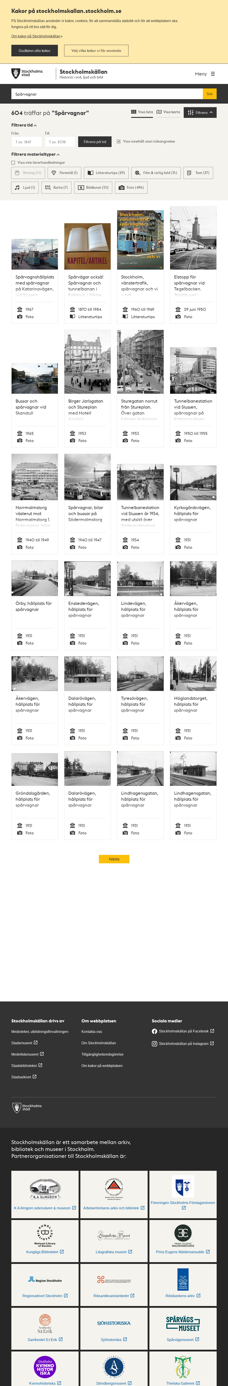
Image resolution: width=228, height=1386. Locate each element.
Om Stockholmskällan (98, 1043)
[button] (24, 125)
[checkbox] (64, 173)
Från (15, 133)
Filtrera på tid (95, 141)
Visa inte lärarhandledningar (41, 162)
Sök (210, 94)
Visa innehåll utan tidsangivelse (149, 141)
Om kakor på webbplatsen (102, 1066)
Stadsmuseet (21, 1043)
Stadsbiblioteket (24, 1066)
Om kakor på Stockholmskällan (35, 36)
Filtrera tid (22, 125)
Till (47, 133)
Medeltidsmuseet (24, 1054)
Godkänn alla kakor (35, 50)
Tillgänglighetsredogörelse (102, 1054)
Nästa (114, 859)
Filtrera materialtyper (33, 154)
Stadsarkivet (21, 1077)
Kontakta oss (91, 1032)
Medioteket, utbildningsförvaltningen (39, 1032)
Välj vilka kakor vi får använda (96, 50)
